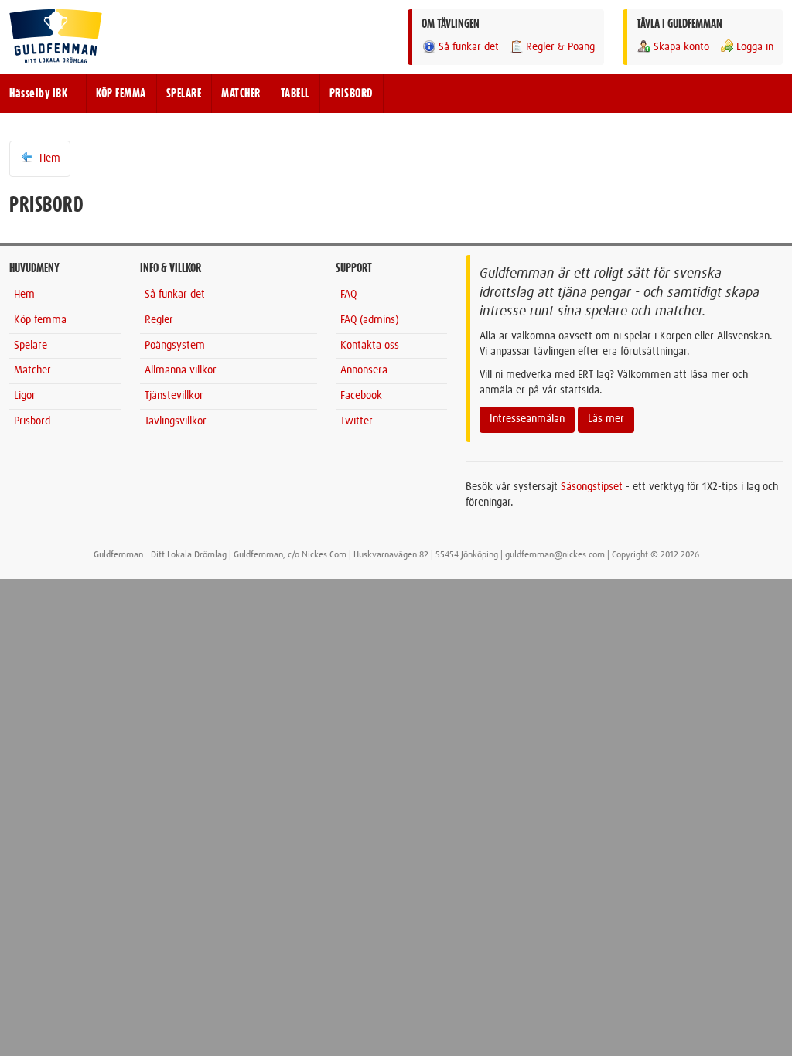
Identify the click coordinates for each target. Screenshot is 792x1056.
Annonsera (363, 370)
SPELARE (184, 93)
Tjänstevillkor (174, 395)
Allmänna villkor (181, 370)
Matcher (32, 370)
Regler (159, 320)
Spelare (30, 345)
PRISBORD (351, 93)
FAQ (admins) (369, 320)
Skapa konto (681, 47)
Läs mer (606, 419)
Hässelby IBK (38, 93)
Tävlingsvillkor (176, 421)
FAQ (348, 294)
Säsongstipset (592, 487)
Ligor (25, 395)
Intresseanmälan (527, 419)
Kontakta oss (369, 345)
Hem (48, 158)
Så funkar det (469, 47)
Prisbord (32, 421)
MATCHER (241, 93)
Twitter (356, 421)
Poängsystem (175, 345)
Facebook (361, 395)
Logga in (754, 47)
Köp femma (40, 320)
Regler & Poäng (560, 47)
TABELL (295, 93)
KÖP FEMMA (121, 93)
